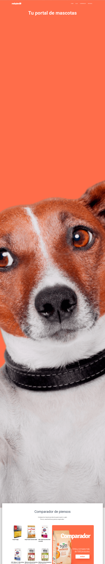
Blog (77, 3)
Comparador (83, 3)
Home (72, 3)
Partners (90, 3)
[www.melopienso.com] (17, 3)
